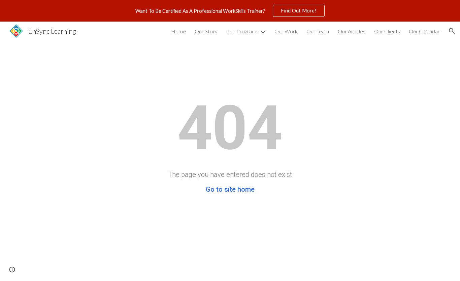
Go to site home (230, 189)
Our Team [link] (317, 31)
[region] (230, 11)
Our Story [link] (206, 31)
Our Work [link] (286, 31)
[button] (452, 31)
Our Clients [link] (387, 31)
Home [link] (178, 31)
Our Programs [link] (242, 31)
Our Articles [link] (351, 31)
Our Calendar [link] (424, 31)
